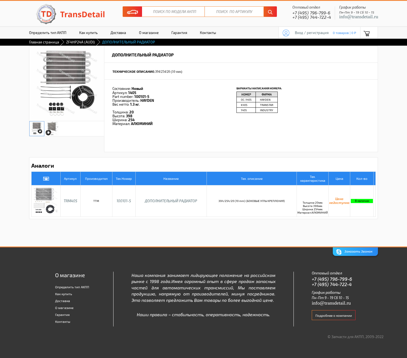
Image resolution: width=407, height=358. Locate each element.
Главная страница (44, 42)
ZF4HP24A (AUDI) (80, 42)
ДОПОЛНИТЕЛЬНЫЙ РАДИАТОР (171, 201)
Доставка (118, 32)
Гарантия (179, 32)
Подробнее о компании (333, 315)
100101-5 (124, 201)
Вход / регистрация (312, 32)
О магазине (149, 32)
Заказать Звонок (358, 251)
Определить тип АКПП (47, 32)
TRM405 (70, 201)
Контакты (208, 32)
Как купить (88, 32)
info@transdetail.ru (358, 16)
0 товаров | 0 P (344, 33)
